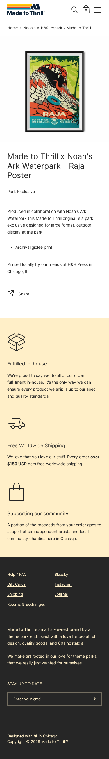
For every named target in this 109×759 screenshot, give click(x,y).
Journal (61, 594)
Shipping (15, 594)
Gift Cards (16, 584)
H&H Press (78, 264)
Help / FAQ (17, 574)
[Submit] (92, 699)
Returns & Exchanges (26, 604)
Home (12, 28)
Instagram (63, 584)
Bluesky (61, 574)
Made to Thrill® (54, 741)
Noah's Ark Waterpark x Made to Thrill (57, 28)
